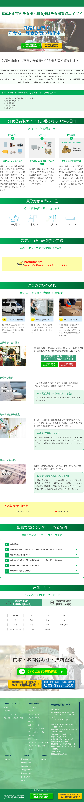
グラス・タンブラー (35, 718)
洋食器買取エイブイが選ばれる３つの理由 (20, 98)
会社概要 (7, 711)
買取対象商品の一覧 (12, 101)
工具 (51, 224)
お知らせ (44, 759)
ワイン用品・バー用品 (36, 732)
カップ (30, 711)
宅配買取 (77, 79)
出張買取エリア (26, 773)
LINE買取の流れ (26, 770)
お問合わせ (24, 780)
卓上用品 (31, 735)
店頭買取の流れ (26, 766)
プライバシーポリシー (12, 714)
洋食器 (14, 224)
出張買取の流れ (26, 759)
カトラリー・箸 (33, 725)
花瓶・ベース (33, 739)
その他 (30, 749)
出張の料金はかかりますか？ (20, 555)
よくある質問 (10, 106)
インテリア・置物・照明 (36, 746)
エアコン (70, 224)
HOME (6, 707)
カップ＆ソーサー (34, 714)
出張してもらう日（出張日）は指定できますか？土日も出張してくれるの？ (36, 560)
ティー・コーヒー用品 (36, 728)
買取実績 (7, 759)
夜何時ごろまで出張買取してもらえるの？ (24, 565)
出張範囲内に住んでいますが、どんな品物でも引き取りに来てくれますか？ (36, 549)
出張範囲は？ (14, 544)
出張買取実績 (10, 103)
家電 (33, 224)
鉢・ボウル (32, 721)
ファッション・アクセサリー (38, 742)
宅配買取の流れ (26, 763)
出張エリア (9, 108)
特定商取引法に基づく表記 (13, 718)
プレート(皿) (32, 707)
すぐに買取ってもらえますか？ (21, 571)
